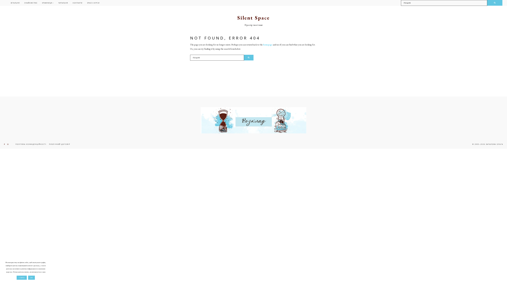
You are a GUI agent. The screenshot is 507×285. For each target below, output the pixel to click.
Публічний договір (59, 144)
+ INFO (22, 278)
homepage (267, 44)
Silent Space (253, 17)
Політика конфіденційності (31, 144)
